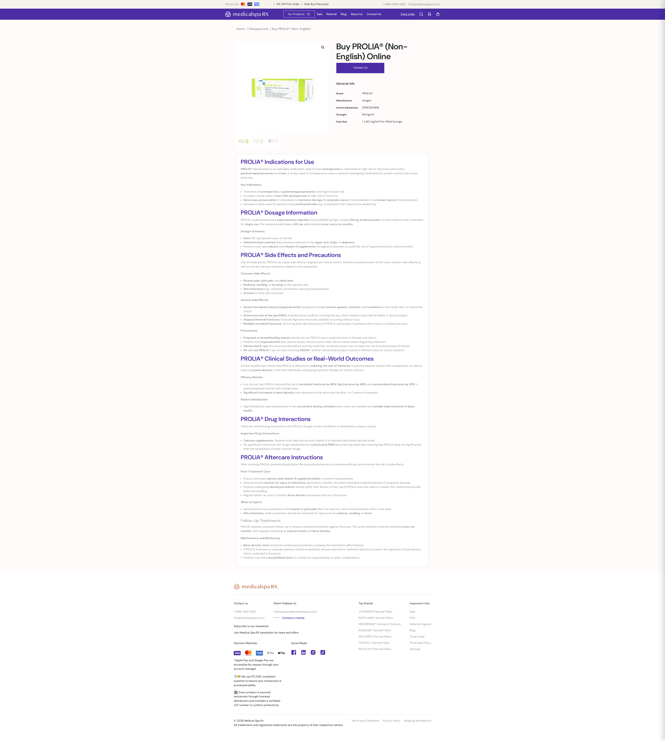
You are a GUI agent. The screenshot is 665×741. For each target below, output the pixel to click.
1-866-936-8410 (394, 4)
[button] (323, 47)
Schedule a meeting (293, 617)
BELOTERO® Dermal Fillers (375, 636)
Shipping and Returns (417, 720)
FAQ (412, 618)
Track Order (417, 636)
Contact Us (374, 14)
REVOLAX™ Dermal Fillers (375, 649)
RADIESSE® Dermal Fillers (375, 630)
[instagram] (313, 652)
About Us (357, 14)
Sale (319, 14)
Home (240, 29)
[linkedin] (293, 652)
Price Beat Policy (420, 643)
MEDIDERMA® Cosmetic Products (380, 624)
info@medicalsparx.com (424, 4)
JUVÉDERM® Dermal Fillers (375, 611)
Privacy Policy (391, 720)
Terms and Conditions (365, 720)
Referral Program (420, 624)
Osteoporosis (258, 29)
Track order (407, 14)
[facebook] (303, 652)
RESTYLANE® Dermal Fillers (376, 618)
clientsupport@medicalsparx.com (295, 611)
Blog (344, 14)
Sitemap (415, 649)
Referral (331, 14)
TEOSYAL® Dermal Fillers (374, 643)
